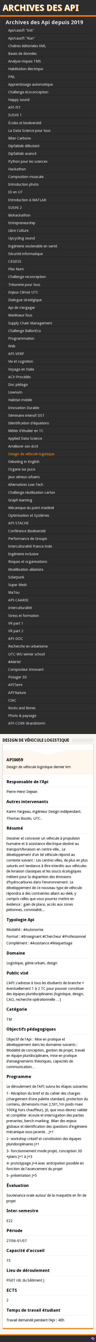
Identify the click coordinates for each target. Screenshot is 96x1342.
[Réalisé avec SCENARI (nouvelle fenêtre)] (93, 1339)
